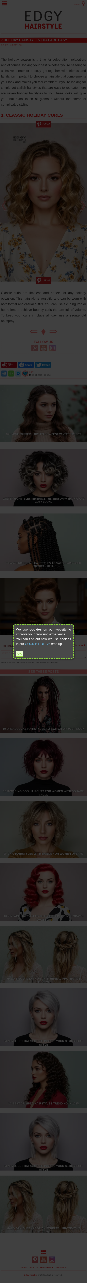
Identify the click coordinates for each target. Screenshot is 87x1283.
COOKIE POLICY (37, 644)
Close (72, 626)
